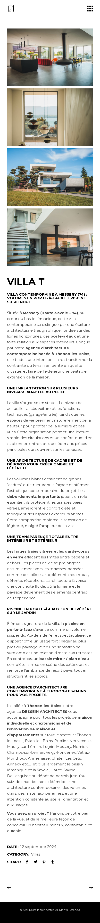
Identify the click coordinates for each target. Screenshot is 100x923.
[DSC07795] (50, 117)
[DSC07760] (50, 57)
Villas (35, 854)
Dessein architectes (41, 910)
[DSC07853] (50, 177)
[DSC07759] (50, 237)
